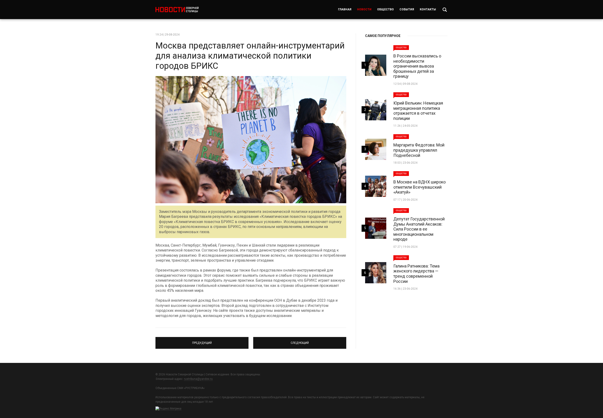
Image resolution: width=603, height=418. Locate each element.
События (406, 9)
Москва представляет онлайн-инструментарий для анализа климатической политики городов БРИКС (250, 56)
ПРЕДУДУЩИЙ (202, 341)
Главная (344, 9)
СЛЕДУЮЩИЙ (300, 341)
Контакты (428, 9)
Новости (364, 9)
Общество (385, 9)
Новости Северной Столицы (177, 9)
